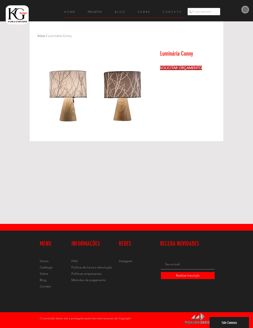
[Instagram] (245, 9)
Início (41, 36)
